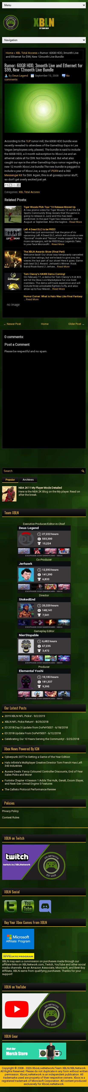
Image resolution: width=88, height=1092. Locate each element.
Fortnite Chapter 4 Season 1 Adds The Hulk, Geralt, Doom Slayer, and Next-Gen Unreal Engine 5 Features (44, 782)
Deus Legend (20, 75)
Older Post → (76, 323)
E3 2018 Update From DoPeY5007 (25, 733)
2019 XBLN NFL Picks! (18, 716)
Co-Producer (44, 559)
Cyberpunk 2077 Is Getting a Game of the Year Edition (37, 756)
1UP (28, 141)
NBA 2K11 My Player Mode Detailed (40, 487)
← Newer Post (12, 323)
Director (44, 595)
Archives (28, 479)
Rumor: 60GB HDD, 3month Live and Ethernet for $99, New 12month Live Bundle (43, 67)
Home (9, 52)
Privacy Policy (10, 811)
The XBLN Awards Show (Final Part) (44, 251)
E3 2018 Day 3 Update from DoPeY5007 (29, 727)
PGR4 (54, 171)
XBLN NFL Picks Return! (19, 721)
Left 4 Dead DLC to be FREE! (40, 229)
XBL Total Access (26, 52)
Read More (75, 221)
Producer (44, 666)
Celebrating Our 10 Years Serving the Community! (34, 739)
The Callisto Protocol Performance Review (30, 789)
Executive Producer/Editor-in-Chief (44, 523)
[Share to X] (14, 185)
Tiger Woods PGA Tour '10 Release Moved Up (49, 207)
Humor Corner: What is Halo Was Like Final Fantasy (53, 296)
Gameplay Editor (44, 631)
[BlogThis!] (10, 185)
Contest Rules (10, 817)
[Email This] (6, 185)
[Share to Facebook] (18, 185)
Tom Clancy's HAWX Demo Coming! (44, 274)
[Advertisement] (45, 457)
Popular (10, 479)
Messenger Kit (13, 175)
